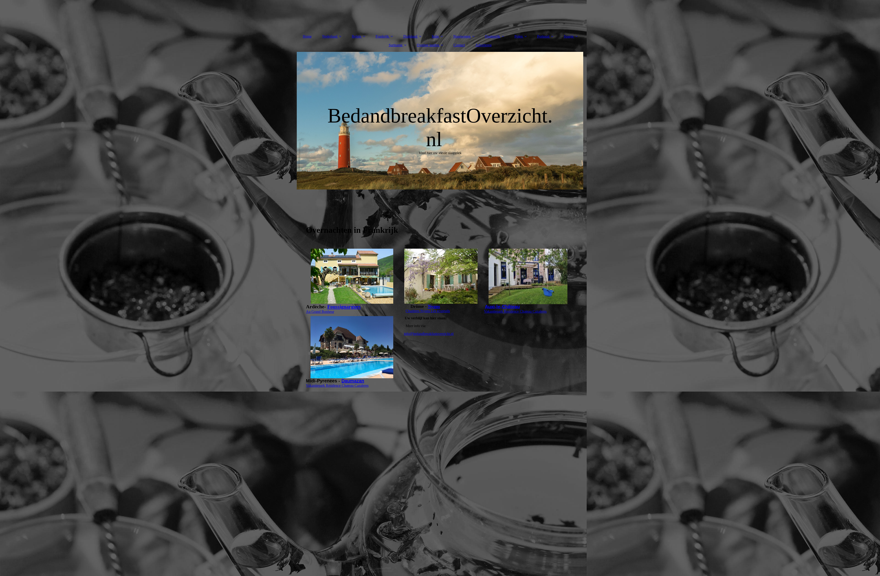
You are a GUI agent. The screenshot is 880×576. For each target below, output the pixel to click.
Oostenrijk (492, 36)
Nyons (434, 306)
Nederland (329, 36)
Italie (435, 36)
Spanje (569, 36)
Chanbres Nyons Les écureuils (428, 311)
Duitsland (410, 36)
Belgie (357, 36)
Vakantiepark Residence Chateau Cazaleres (515, 311)
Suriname (395, 45)
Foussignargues (344, 306)
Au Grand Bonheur (320, 312)
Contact (459, 45)
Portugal (543, 36)
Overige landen (428, 45)
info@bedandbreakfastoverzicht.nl (429, 334)
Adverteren (483, 45)
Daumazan (352, 380)
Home (307, 36)
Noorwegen (461, 36)
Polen (518, 36)
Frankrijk (382, 36)
